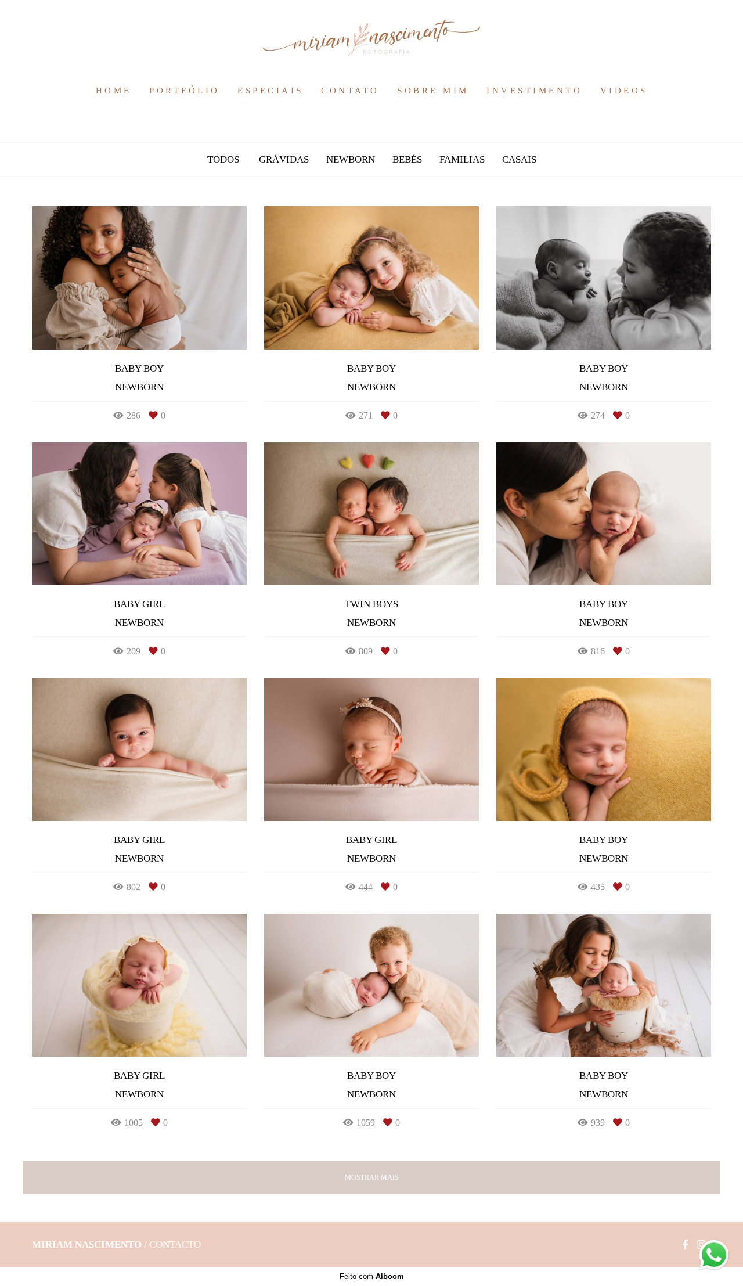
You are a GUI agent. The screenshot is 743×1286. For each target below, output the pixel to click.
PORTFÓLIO (184, 90)
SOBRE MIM (433, 90)
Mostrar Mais (372, 1177)
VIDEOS (624, 90)
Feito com (372, 1276)
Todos (223, 159)
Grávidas (284, 159)
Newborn (350, 159)
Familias (462, 159)
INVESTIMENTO (534, 90)
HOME (114, 90)
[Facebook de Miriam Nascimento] (685, 1245)
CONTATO (350, 90)
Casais (519, 159)
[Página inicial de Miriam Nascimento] (371, 38)
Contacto (175, 1244)
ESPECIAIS (270, 90)
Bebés (407, 159)
